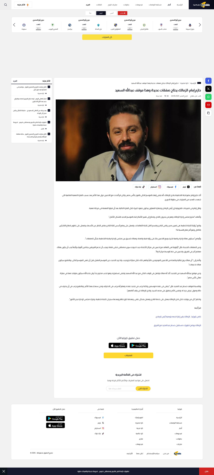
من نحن (166, 453)
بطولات (126, 5)
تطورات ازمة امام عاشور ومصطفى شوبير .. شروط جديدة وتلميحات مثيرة (103, 471)
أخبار (169, 5)
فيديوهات (139, 5)
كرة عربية (139, 428)
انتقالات (99, 5)
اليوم (101, 13)
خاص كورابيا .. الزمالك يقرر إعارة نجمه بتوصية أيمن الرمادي (178, 317)
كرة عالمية (139, 433)
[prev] (199, 24)
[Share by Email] (208, 105)
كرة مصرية (184, 83)
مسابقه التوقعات (155, 5)
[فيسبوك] (172, 186)
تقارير (141, 439)
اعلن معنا (139, 453)
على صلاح (193, 96)
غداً (90, 13)
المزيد (15, 81)
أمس (111, 13)
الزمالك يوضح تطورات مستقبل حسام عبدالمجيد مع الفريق (177, 325)
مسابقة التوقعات (175, 423)
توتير (189, 186)
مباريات (179, 444)
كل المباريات (107, 37)
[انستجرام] (156, 186)
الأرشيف (130, 453)
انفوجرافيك (139, 418)
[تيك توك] (140, 186)
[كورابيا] (201, 4)
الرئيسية (180, 5)
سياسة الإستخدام (153, 453)
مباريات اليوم (112, 5)
